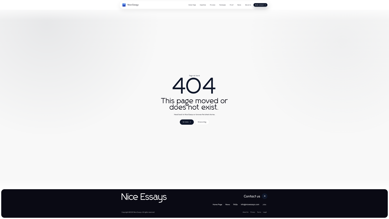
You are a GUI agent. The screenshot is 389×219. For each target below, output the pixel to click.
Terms (259, 212)
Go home (186, 122)
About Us (245, 212)
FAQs (235, 204)
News (227, 204)
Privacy (252, 212)
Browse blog (202, 122)
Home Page (217, 204)
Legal (265, 212)
